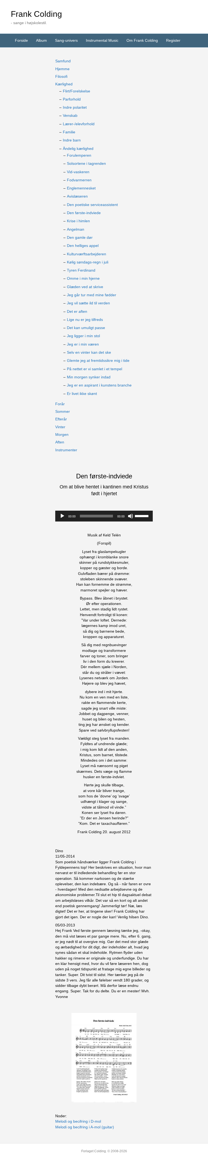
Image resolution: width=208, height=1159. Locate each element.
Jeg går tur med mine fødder (91, 295)
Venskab (70, 115)
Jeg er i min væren (83, 344)
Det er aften (77, 311)
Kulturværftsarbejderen (86, 254)
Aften (59, 442)
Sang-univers (66, 40)
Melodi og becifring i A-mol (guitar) (84, 1127)
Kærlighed (64, 84)
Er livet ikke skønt (82, 393)
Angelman (75, 229)
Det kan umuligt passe (86, 328)
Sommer (62, 411)
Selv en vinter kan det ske (89, 352)
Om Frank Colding (142, 40)
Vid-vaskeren (78, 172)
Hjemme (62, 69)
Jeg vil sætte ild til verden (88, 303)
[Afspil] (62, 516)
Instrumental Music (102, 40)
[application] (104, 516)
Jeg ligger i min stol (83, 336)
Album (41, 40)
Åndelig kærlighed (78, 148)
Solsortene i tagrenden (86, 163)
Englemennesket (81, 188)
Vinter (60, 427)
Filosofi (61, 76)
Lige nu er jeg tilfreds (85, 319)
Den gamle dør (80, 237)
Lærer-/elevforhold (79, 124)
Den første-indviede (84, 213)
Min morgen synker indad (88, 377)
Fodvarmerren (79, 180)
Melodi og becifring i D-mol (78, 1121)
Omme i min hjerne (83, 278)
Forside (21, 40)
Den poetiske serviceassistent (92, 204)
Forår (60, 404)
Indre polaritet (75, 107)
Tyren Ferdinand (81, 270)
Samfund (63, 61)
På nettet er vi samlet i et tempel (94, 369)
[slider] (142, 515)
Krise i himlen (78, 221)
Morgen (62, 434)
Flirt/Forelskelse (76, 91)
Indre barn (72, 140)
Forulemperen (79, 155)
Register (173, 40)
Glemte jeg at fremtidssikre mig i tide (98, 360)
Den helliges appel (83, 245)
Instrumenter (66, 450)
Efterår (61, 419)
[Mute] (130, 516)
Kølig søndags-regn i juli (87, 262)
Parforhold (72, 99)
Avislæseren (77, 196)
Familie (69, 132)
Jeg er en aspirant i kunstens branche (99, 385)
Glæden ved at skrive (85, 287)
